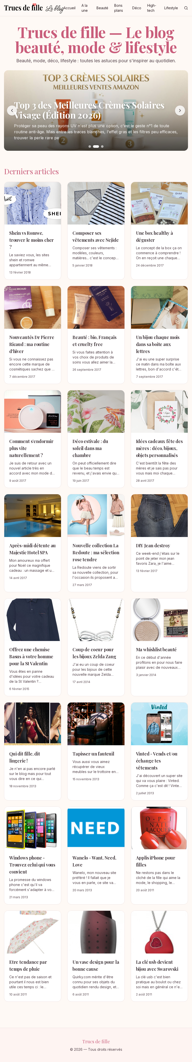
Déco (136, 8)
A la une (85, 7)
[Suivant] (180, 111)
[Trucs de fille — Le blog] (34, 8)
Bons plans (118, 7)
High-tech (151, 7)
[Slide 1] (89, 146)
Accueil (70, 8)
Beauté (102, 8)
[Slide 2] (96, 146)
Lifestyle (171, 8)
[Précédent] (12, 111)
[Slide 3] (102, 146)
